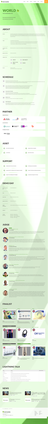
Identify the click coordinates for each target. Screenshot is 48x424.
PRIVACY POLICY (40, 413)
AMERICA (35, 414)
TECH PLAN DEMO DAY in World (6, 408)
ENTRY (46, 1)
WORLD (35, 415)
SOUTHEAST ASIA (36, 413)
